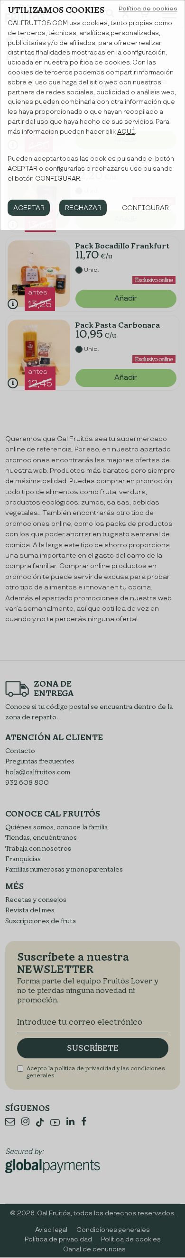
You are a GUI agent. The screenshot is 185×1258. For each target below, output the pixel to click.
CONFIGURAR (145, 208)
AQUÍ (126, 132)
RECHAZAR (83, 208)
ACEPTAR (29, 208)
